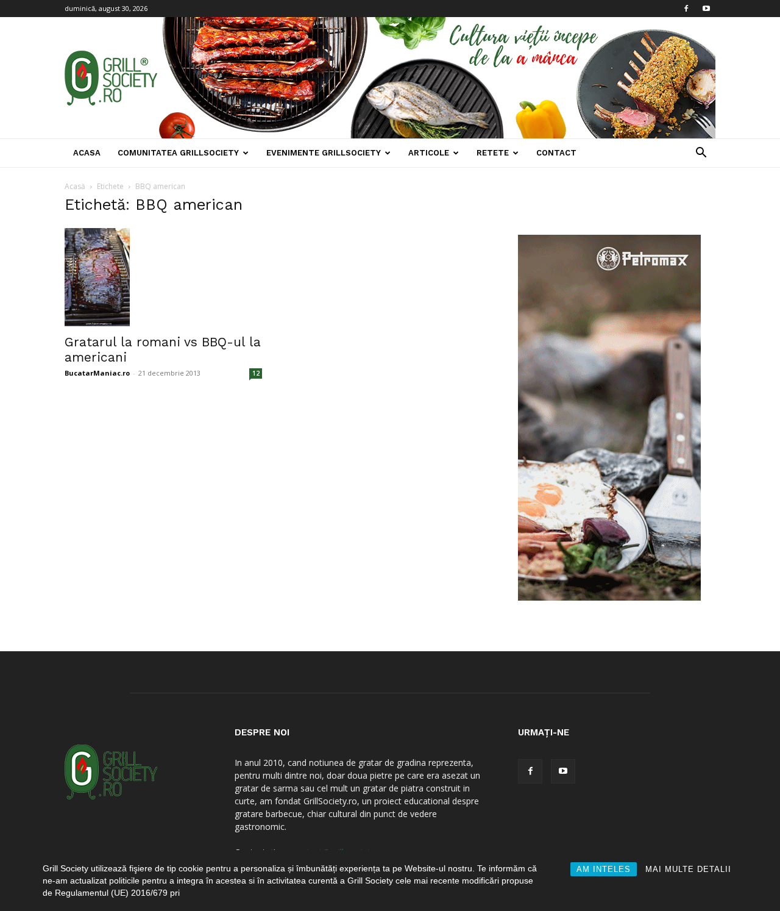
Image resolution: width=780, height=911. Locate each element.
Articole (428, 152)
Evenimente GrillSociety (323, 152)
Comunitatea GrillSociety (178, 152)
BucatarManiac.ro (97, 372)
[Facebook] (686, 8)
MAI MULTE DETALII (688, 869)
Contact (556, 152)
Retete (493, 152)
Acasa (87, 152)
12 (256, 373)
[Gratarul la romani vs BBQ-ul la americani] (163, 277)
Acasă (75, 186)
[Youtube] (706, 8)
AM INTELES (603, 869)
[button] (700, 154)
